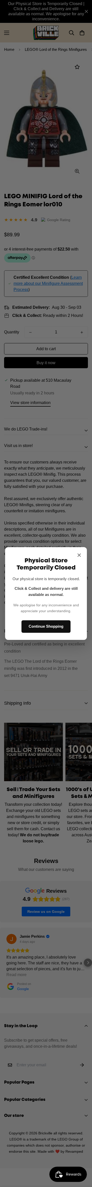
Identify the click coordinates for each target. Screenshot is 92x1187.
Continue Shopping (46, 626)
